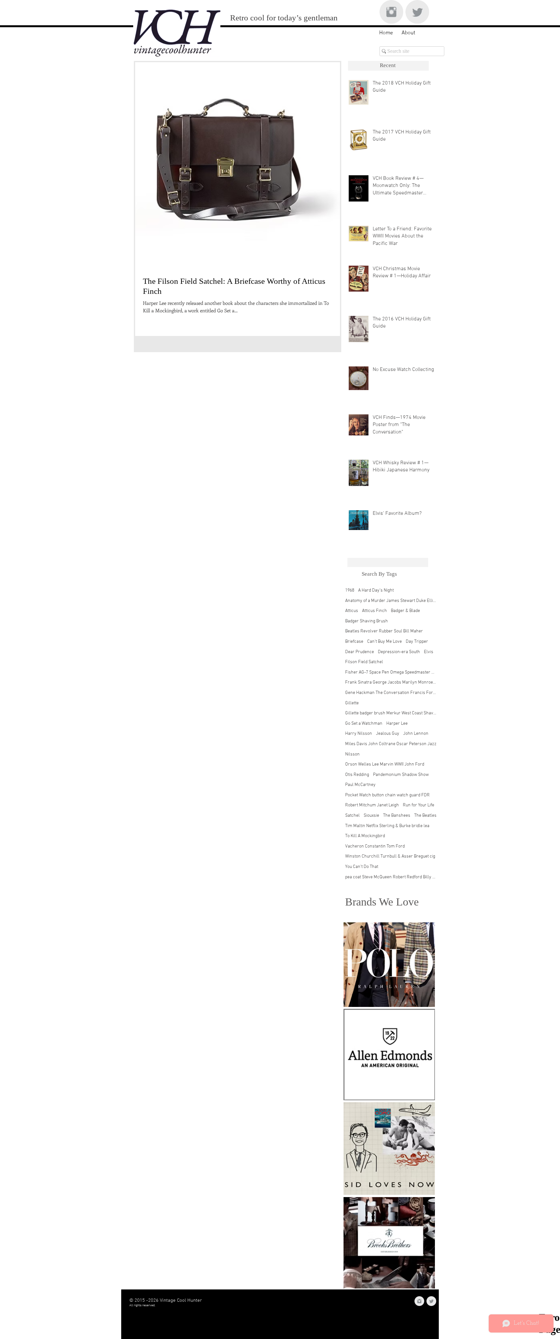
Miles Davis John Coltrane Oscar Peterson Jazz (391, 744)
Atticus (351, 611)
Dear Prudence (359, 652)
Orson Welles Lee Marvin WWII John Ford (384, 764)
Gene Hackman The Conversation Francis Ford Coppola (391, 693)
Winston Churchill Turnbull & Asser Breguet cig (390, 856)
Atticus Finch (374, 611)
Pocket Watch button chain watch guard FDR (387, 795)
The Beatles (425, 815)
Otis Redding (357, 775)
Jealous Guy (387, 733)
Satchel (352, 815)
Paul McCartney (360, 785)
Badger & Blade (405, 611)
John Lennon (415, 733)
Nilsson (352, 754)
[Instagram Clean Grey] (391, 12)
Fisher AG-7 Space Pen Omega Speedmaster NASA (391, 672)
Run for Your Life (418, 805)
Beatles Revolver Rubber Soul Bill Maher (384, 631)
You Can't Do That (361, 867)
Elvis (428, 652)
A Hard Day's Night (376, 590)
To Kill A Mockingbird (365, 836)
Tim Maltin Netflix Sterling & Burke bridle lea (387, 826)
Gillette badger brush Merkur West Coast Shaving (391, 713)
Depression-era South (399, 652)
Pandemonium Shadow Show (401, 775)
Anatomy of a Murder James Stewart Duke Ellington (391, 601)
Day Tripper (417, 641)
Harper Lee (397, 723)
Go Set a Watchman (363, 723)
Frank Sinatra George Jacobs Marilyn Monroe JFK (391, 682)
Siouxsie (371, 815)
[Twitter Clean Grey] (417, 12)
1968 (349, 590)
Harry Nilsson (358, 733)
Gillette (352, 703)
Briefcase (354, 641)
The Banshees (396, 815)
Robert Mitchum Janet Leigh (372, 805)
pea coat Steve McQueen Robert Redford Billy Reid (391, 877)
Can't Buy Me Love (384, 641)
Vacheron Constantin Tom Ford (375, 846)
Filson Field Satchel (364, 662)
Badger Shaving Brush (366, 621)
